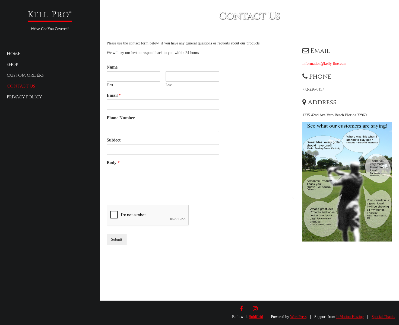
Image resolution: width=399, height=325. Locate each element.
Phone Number (121, 117)
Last (169, 85)
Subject (114, 140)
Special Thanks (383, 317)
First (110, 85)
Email (114, 95)
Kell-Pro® (50, 15)
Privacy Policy (24, 97)
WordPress (298, 317)
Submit (116, 239)
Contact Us (21, 86)
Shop (12, 64)
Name (112, 67)
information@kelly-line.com (324, 64)
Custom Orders (25, 75)
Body (113, 162)
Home (13, 54)
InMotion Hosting (350, 317)
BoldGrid (256, 317)
